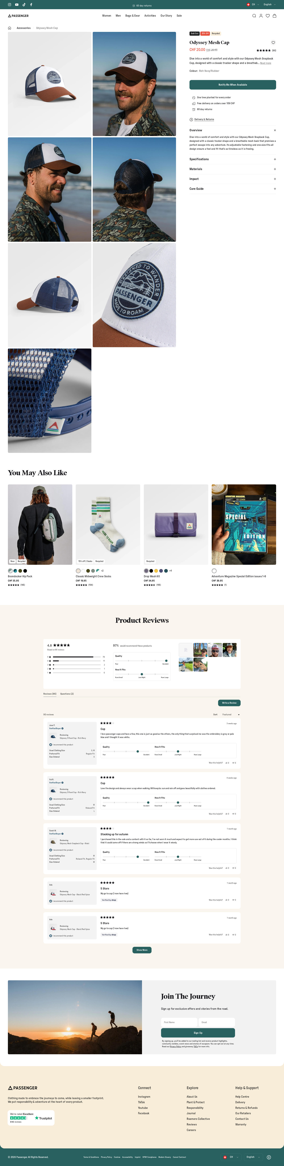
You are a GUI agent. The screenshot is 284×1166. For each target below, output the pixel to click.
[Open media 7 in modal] (49, 401)
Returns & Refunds (246, 1108)
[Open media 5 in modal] (49, 295)
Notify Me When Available (233, 84)
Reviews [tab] (49, 695)
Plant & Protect (196, 1102)
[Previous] (11, 527)
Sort (215, 714)
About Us (192, 1096)
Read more (265, 63)
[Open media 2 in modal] (134, 84)
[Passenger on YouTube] (16, 4)
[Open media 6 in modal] (134, 295)
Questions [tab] (67, 695)
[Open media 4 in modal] (134, 189)
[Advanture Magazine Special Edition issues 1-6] (244, 524)
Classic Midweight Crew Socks (93, 576)
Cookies (117, 1157)
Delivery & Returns (204, 119)
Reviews (192, 1124)
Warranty (240, 1124)
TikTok (141, 1102)
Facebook (143, 1113)
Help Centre (242, 1096)
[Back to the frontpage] (9, 28)
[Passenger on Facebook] (31, 4)
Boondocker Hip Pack (20, 576)
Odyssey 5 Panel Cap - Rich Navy (73, 738)
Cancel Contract (179, 1157)
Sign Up (198, 1033)
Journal (191, 1113)
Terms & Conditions (91, 1157)
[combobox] (253, 4)
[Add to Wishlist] (273, 42)
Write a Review (231, 704)
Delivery (240, 1102)
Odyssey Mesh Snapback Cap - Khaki (74, 843)
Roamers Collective (198, 1119)
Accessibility (127, 1157)
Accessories (24, 28)
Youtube (143, 1108)
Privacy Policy (106, 1157)
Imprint (138, 1157)
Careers (191, 1130)
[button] (266, 50)
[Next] (69, 527)
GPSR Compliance (149, 1157)
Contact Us (242, 1119)
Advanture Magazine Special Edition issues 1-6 (239, 576)
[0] (268, 16)
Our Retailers (243, 1113)
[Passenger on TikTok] (24, 4)
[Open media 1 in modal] (49, 84)
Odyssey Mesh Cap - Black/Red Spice (75, 895)
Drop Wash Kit (152, 576)
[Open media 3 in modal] (49, 189)
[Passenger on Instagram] (9, 4)
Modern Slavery (164, 1157)
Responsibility (195, 1108)
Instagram (144, 1096)
